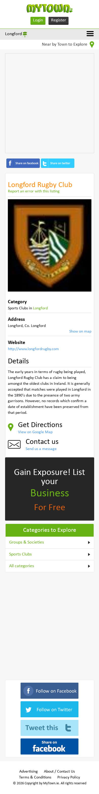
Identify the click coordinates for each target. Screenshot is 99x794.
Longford (13, 34)
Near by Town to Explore (65, 44)
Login (38, 20)
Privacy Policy (68, 777)
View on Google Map (35, 432)
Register (58, 20)
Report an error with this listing (34, 191)
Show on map (80, 331)
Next (84, 245)
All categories (21, 566)
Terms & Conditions (35, 777)
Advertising (28, 772)
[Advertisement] (49, 103)
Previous (15, 245)
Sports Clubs (20, 554)
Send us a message (41, 449)
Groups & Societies (26, 542)
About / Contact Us (59, 772)
